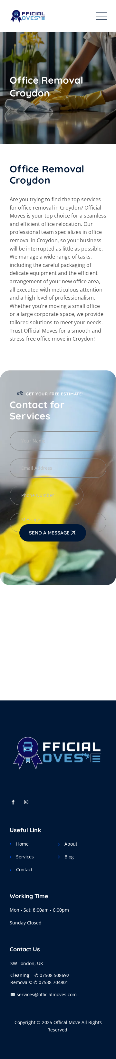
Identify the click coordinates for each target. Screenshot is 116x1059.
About (70, 844)
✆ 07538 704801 (51, 982)
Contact (24, 869)
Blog (69, 857)
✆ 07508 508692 (51, 975)
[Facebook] (13, 801)
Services (25, 857)
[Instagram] (26, 801)
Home (22, 844)
